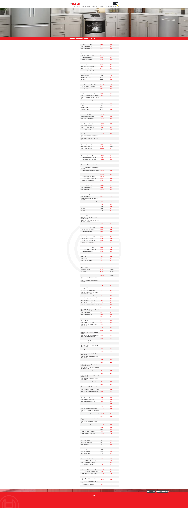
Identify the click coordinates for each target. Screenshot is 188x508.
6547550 (111, 310)
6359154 (111, 406)
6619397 (111, 141)
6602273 (111, 150)
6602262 (111, 75)
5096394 (111, 486)
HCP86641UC (101, 421)
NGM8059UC (101, 191)
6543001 (111, 231)
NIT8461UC (101, 141)
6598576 (111, 129)
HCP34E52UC (102, 419)
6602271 (111, 152)
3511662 (111, 453)
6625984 (111, 93)
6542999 (111, 233)
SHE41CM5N (101, 182)
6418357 (111, 370)
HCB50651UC (101, 456)
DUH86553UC (102, 118)
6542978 (111, 254)
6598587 (111, 125)
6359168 (111, 419)
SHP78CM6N (101, 233)
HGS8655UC (101, 378)
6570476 (111, 174)
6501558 (111, 298)
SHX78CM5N (101, 254)
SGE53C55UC (102, 84)
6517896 (111, 262)
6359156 (111, 403)
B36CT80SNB (101, 387)
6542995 (111, 242)
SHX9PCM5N (101, 251)
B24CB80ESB (101, 278)
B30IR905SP (101, 330)
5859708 (111, 206)
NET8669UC (101, 320)
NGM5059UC (101, 194)
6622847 (111, 50)
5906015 (111, 466)
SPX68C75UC (101, 82)
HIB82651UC (101, 460)
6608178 (111, 97)
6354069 (111, 391)
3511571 (111, 456)
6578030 (111, 204)
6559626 (111, 84)
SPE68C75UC (101, 172)
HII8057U (101, 295)
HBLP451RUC (101, 354)
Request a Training (151, 491)
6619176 (111, 165)
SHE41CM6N (101, 180)
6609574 (111, 90)
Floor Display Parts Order (162, 491)
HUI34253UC (101, 264)
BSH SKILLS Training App (85, 6)
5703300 (111, 473)
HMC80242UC (102, 433)
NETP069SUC (102, 316)
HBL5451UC (101, 464)
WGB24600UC (102, 153)
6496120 (111, 304)
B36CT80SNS (101, 389)
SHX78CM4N (101, 227)
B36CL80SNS (101, 394)
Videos (101, 6)
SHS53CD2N (101, 238)
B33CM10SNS (101, 44)
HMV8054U (101, 204)
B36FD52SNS (101, 162)
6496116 (111, 312)
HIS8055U (101, 302)
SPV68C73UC (101, 81)
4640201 (111, 442)
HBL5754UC (101, 285)
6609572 (111, 88)
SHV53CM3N (101, 236)
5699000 (111, 481)
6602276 (111, 109)
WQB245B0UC (102, 152)
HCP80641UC (101, 435)
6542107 (111, 215)
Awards (97, 6)
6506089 (111, 300)
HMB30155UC (102, 133)
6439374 (111, 333)
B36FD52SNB (101, 165)
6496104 (111, 322)
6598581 (111, 127)
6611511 (111, 136)
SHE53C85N (101, 245)
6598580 (111, 121)
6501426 (111, 285)
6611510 (111, 138)
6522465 (111, 212)
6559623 (111, 86)
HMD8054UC (101, 125)
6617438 (111, 111)
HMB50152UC (102, 481)
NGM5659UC (101, 192)
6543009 (111, 253)
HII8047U (101, 298)
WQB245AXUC (102, 148)
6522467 (111, 213)
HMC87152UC (102, 473)
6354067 (111, 394)
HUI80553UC (101, 262)
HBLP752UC (101, 343)
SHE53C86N (101, 242)
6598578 (111, 123)
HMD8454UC (101, 127)
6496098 (111, 320)
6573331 (111, 189)
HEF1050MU (101, 161)
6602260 (111, 153)
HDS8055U (101, 376)
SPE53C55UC (102, 174)
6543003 (111, 249)
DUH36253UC (102, 121)
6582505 (111, 182)
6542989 (111, 251)
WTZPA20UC (101, 271)
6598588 (111, 133)
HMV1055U (101, 157)
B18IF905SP (101, 333)
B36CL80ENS (101, 391)
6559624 (111, 170)
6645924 (111, 44)
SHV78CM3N (101, 229)
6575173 (111, 178)
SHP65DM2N (101, 53)
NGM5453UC (101, 196)
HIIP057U (101, 292)
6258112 (111, 435)
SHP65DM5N (101, 55)
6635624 (111, 59)
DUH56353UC (102, 111)
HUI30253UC (101, 267)
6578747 (111, 172)
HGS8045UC (101, 381)
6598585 (111, 100)
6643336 (111, 46)
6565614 (111, 176)
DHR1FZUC (101, 256)
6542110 (111, 278)
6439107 (111, 335)
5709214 (111, 356)
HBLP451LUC (101, 356)
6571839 (111, 191)
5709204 (111, 343)
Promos (93, 6)
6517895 (111, 264)
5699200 (111, 479)
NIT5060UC (101, 314)
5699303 (111, 437)
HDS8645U (101, 367)
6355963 (111, 401)
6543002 (111, 227)
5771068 (111, 440)
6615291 (111, 161)
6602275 (111, 73)
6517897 (111, 267)
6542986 (111, 245)
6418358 (111, 367)
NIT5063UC (101, 46)
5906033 (111, 467)
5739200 (111, 340)
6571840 (111, 185)
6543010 (111, 234)
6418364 (111, 362)
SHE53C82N (101, 244)
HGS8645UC (101, 362)
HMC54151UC (101, 471)
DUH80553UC (102, 120)
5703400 (111, 469)
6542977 (111, 247)
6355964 (111, 397)
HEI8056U (101, 399)
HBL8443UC (101, 410)
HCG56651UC (102, 338)
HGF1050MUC (102, 159)
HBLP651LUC (101, 351)
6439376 (111, 324)
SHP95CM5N (101, 178)
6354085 (111, 387)
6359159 (111, 408)
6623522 (111, 57)
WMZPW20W (101, 273)
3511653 (111, 458)
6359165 (111, 424)
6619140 (111, 157)
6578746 (111, 82)
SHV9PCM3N (101, 225)
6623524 (111, 52)
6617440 (111, 112)
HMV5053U (101, 462)
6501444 (111, 290)
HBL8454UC (101, 290)
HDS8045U (101, 373)
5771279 (111, 484)
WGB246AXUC (102, 150)
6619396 (111, 144)
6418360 (111, 381)
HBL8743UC (101, 403)
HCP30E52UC (102, 416)
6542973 (111, 229)
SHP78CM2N (101, 234)
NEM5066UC (101, 486)
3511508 (111, 447)
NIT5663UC (101, 48)
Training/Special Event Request (91, 493)
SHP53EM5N (101, 42)
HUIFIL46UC (101, 220)
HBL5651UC (101, 466)
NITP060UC (101, 307)
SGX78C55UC (102, 170)
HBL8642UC (101, 431)
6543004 (111, 244)
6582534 (111, 180)
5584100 (111, 462)
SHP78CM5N (101, 247)
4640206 (111, 460)
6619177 (111, 162)
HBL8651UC (101, 467)
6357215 (111, 359)
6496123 (111, 307)
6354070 (111, 389)
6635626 (111, 62)
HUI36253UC (101, 265)
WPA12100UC (101, 68)
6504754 (111, 210)
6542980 (111, 225)
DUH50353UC (102, 112)
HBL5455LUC (102, 138)
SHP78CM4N (101, 253)
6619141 (111, 66)
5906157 (111, 464)
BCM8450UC (101, 437)
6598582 (111, 114)
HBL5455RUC (102, 136)
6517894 (111, 265)
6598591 (111, 118)
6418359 (111, 384)
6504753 (111, 208)
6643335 (111, 48)
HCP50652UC (102, 427)
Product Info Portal (108, 6)
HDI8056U (101, 395)
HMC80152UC (102, 475)
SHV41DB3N (101, 64)
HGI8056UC (101, 397)
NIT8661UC (101, 144)
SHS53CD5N (101, 240)
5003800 (111, 455)
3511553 (111, 449)
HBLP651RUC (101, 348)
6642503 (111, 64)
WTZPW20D (101, 269)
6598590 (111, 105)
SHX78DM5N (101, 90)
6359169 (111, 416)
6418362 (111, 378)
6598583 (111, 101)
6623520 (111, 53)
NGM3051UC (101, 146)
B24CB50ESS (101, 283)
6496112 (111, 316)
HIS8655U (101, 300)
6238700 (111, 431)
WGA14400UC (102, 155)
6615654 (111, 68)
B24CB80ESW (102, 215)
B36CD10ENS (101, 93)
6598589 (111, 131)
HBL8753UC (101, 406)
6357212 (111, 292)
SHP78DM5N (101, 91)
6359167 (111, 421)
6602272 (111, 148)
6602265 (111, 79)
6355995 (111, 395)
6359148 (111, 410)
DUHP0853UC (102, 116)
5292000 (111, 438)
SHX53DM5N (101, 57)
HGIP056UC (101, 359)
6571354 (111, 192)
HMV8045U (101, 201)
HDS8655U (101, 370)
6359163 (111, 427)
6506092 (111, 302)
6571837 (111, 194)
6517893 (111, 260)
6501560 (111, 295)
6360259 (111, 429)
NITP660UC (101, 304)
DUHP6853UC (102, 114)
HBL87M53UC (102, 408)
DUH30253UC (102, 123)
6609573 (111, 91)
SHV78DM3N (101, 88)
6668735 (111, 42)
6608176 (111, 95)
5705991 (111, 338)
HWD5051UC (101, 484)
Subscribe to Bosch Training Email (101, 493)
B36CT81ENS (101, 310)
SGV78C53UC (101, 86)
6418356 (111, 373)
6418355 (111, 376)
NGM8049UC (101, 189)
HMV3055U (101, 66)
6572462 (111, 187)
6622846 (111, 55)
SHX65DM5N (101, 50)
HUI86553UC (101, 260)
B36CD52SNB (102, 97)
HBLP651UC (101, 345)
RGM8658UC (101, 365)
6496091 (111, 314)
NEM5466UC (101, 318)
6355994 (111, 399)
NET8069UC (101, 322)
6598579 (111, 103)
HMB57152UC (102, 479)
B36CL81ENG (101, 335)
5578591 (111, 471)
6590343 (111, 167)
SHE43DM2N (101, 62)
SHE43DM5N (101, 61)
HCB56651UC (101, 458)
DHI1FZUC (101, 258)
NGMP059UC (101, 185)
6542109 (111, 280)
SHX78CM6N (101, 231)
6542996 (111, 238)
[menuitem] (77, 7)
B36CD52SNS (102, 95)
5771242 (111, 446)
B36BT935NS (101, 327)
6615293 (111, 159)
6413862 (111, 365)
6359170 (111, 413)
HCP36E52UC (102, 413)
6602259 (111, 77)
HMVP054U (101, 198)
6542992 (111, 240)
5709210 (111, 348)
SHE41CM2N (101, 183)
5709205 (111, 351)
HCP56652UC (102, 424)
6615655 (111, 155)
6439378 (111, 330)
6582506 (111, 183)
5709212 (111, 345)
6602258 (111, 70)
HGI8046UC (101, 401)
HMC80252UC (102, 476)
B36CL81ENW (102, 176)
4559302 (111, 318)
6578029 (111, 198)
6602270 (111, 71)
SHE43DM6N (101, 59)
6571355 (111, 196)
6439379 (111, 327)
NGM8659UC (101, 187)
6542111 (111, 283)
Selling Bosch (77, 6)
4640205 (111, 444)
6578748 (111, 81)
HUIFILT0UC (101, 223)
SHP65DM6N (101, 52)
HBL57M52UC (102, 469)
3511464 (111, 451)
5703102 (111, 475)
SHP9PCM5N (101, 249)
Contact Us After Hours (107, 493)
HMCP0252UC (102, 340)
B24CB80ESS (101, 280)
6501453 (111, 288)
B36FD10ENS (101, 167)
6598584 (111, 116)
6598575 (111, 120)
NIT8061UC (101, 142)
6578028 (111, 201)
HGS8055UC (101, 384)
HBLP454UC (101, 288)
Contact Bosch (77, 493)
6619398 (111, 142)
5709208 (111, 354)
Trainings (115, 6)
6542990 (111, 236)
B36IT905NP (101, 324)
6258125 (111, 433)
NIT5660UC (101, 312)
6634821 (111, 61)
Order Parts (96, 493)
